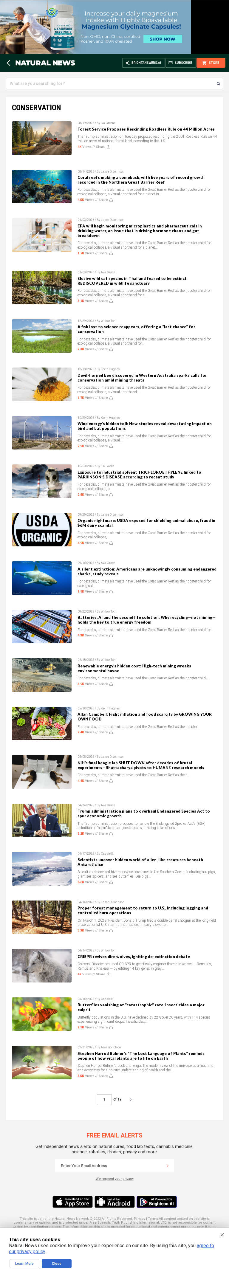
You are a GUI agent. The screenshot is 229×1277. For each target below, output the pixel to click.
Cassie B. (107, 853)
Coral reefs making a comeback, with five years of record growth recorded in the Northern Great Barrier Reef (141, 180)
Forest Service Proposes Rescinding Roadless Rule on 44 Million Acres (146, 129)
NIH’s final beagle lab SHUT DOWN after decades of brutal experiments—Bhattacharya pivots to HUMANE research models (141, 765)
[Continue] (167, 1165)
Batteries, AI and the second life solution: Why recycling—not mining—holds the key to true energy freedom (147, 619)
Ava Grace (108, 272)
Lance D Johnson (112, 171)
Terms (153, 1219)
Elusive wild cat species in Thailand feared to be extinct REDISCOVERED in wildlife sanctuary (132, 281)
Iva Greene (108, 123)
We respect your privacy (115, 1179)
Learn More (24, 1263)
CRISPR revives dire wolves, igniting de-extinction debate (134, 956)
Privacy (139, 1219)
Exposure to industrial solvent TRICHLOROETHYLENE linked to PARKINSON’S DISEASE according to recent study (139, 474)
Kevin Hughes (110, 369)
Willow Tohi (108, 321)
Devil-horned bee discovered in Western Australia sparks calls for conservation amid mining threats (142, 377)
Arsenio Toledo (111, 1047)
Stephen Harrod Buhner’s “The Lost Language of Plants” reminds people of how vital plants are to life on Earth (141, 1056)
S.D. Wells (107, 466)
